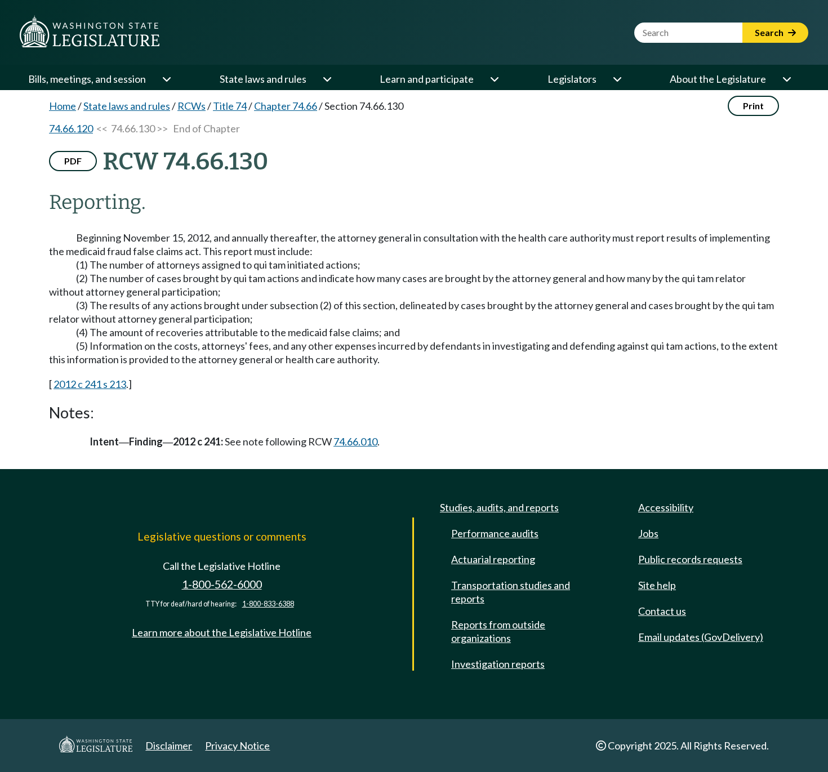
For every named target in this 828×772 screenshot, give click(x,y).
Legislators (571, 79)
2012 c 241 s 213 (90, 384)
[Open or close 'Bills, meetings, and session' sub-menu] (166, 79)
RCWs (191, 106)
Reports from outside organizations (498, 631)
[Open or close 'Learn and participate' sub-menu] (494, 79)
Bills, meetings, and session (87, 79)
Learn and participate (427, 79)
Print (753, 105)
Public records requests (690, 559)
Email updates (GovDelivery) (700, 637)
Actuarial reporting (493, 559)
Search (770, 32)
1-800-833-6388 (268, 604)
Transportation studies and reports (510, 592)
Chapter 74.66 (285, 106)
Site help (657, 585)
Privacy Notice (237, 745)
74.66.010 (355, 441)
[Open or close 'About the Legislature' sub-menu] (786, 79)
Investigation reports (498, 664)
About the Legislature (718, 79)
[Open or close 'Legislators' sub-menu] (616, 79)
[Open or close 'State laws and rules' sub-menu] (326, 79)
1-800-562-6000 (222, 584)
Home (62, 106)
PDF (73, 160)
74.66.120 (71, 128)
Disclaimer (168, 745)
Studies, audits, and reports (499, 507)
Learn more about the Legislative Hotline (221, 632)
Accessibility (665, 507)
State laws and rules (263, 79)
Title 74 (230, 106)
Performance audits (494, 533)
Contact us (662, 611)
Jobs (648, 533)
